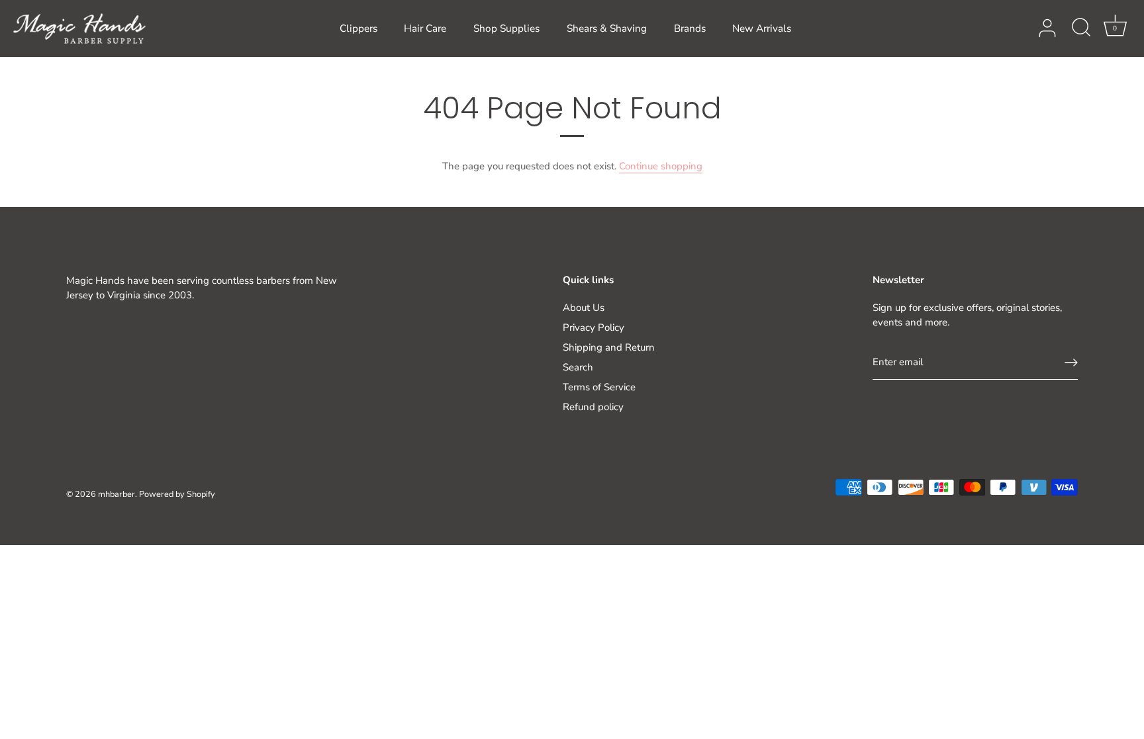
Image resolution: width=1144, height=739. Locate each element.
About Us (583, 307)
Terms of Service (599, 387)
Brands (690, 28)
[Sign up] (1071, 362)
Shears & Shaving (607, 28)
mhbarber (116, 494)
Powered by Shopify (177, 494)
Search (578, 367)
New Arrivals (761, 28)
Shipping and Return (609, 347)
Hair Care (425, 28)
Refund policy (593, 406)
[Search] (1081, 28)
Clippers (358, 28)
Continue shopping (660, 166)
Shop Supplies (506, 28)
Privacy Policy (593, 327)
